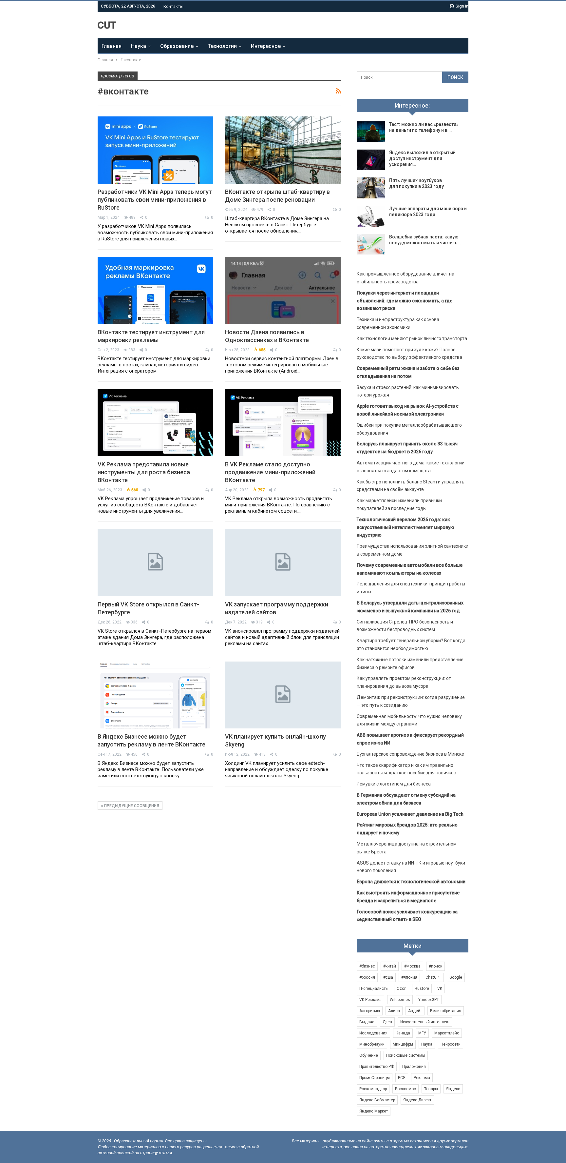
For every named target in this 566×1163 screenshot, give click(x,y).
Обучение (368, 1055)
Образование (177, 46)
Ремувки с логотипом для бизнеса (394, 783)
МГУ (422, 1033)
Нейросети (451, 1044)
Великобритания (445, 1011)
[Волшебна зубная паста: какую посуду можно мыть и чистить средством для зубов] (371, 244)
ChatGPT (433, 977)
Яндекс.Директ (417, 1100)
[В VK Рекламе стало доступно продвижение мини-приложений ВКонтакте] (283, 422)
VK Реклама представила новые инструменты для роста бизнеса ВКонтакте (144, 472)
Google (455, 977)
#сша (388, 977)
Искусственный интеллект (425, 1022)
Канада (403, 1033)
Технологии (222, 46)
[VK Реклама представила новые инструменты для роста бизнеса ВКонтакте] (155, 422)
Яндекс (453, 1089)
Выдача (366, 1022)
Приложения (414, 1066)
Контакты (173, 6)
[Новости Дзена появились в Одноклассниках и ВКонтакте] (283, 290)
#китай (389, 966)
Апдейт (415, 1011)
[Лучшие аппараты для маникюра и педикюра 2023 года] (371, 216)
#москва (412, 966)
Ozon (401, 988)
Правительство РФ (376, 1066)
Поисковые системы (405, 1055)
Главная (112, 46)
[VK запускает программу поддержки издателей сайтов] (283, 562)
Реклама (422, 1077)
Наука (138, 46)
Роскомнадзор (373, 1089)
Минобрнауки (372, 1044)
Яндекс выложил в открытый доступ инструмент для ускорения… (422, 158)
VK (439, 988)
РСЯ (402, 1077)
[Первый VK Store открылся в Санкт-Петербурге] (155, 562)
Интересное (266, 46)
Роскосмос (405, 1089)
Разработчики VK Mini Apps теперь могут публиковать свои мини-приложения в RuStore (155, 199)
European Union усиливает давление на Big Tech (410, 814)
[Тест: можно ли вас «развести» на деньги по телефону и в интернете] (371, 131)
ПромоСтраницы (374, 1077)
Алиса (394, 1011)
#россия (367, 977)
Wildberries (400, 999)
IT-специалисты (373, 988)
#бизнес (367, 966)
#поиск (435, 966)
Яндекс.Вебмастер (377, 1100)
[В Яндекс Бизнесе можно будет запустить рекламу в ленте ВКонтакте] (155, 695)
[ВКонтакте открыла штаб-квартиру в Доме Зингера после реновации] (283, 150)
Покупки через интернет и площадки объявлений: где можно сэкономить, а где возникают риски (404, 300)
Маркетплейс (446, 1033)
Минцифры (403, 1044)
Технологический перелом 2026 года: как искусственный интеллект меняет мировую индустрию (405, 527)
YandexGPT (428, 999)
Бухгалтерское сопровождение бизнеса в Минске (410, 754)
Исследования (373, 1033)
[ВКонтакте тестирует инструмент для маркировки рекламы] (155, 290)
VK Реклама (370, 999)
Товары (431, 1089)
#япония (409, 977)
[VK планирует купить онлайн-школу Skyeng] (283, 695)
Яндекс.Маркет (373, 1111)
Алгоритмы (369, 1011)
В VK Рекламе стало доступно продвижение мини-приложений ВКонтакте (270, 472)
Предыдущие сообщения (131, 806)
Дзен (387, 1022)
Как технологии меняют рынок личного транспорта (412, 338)
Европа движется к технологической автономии (411, 881)
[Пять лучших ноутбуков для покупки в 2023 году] (371, 187)
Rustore (422, 988)
